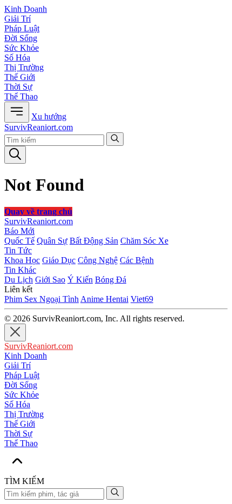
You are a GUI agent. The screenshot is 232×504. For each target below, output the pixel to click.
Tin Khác (20, 269)
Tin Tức (18, 250)
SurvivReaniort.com (38, 127)
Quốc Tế (19, 240)
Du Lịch (18, 279)
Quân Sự (52, 240)
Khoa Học (22, 260)
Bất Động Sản (94, 240)
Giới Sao (50, 279)
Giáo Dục (59, 260)
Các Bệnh (137, 260)
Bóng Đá (110, 279)
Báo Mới (19, 231)
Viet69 (142, 299)
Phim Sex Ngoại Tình (41, 299)
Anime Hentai (104, 299)
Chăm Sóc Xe (144, 240)
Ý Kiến (80, 279)
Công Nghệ (98, 260)
